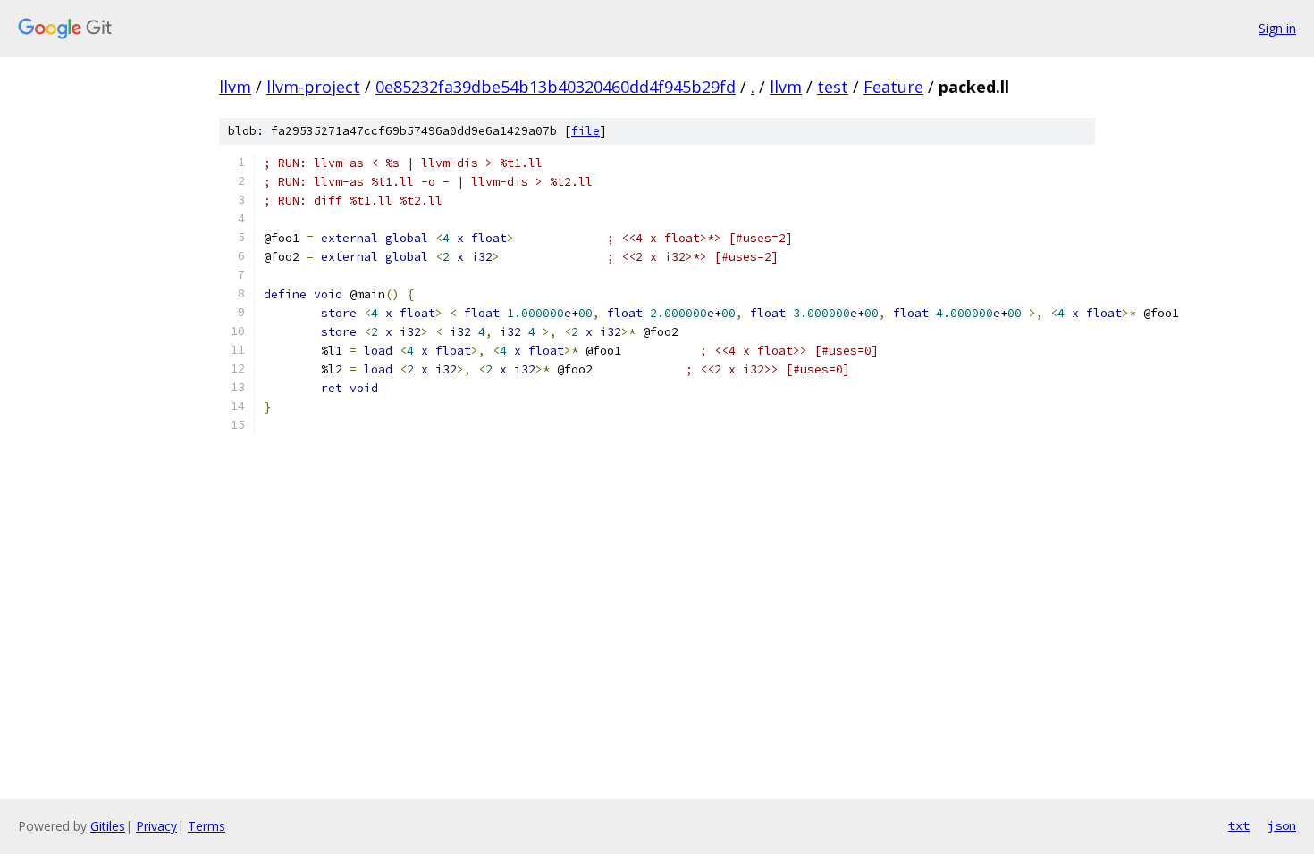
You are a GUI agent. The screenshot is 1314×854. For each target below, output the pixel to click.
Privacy (156, 825)
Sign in (1277, 28)
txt (1239, 825)
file (585, 130)
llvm (235, 86)
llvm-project (313, 86)
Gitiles (107, 825)
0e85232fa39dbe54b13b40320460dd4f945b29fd (555, 86)
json (1282, 825)
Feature (893, 86)
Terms (206, 825)
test (832, 86)
